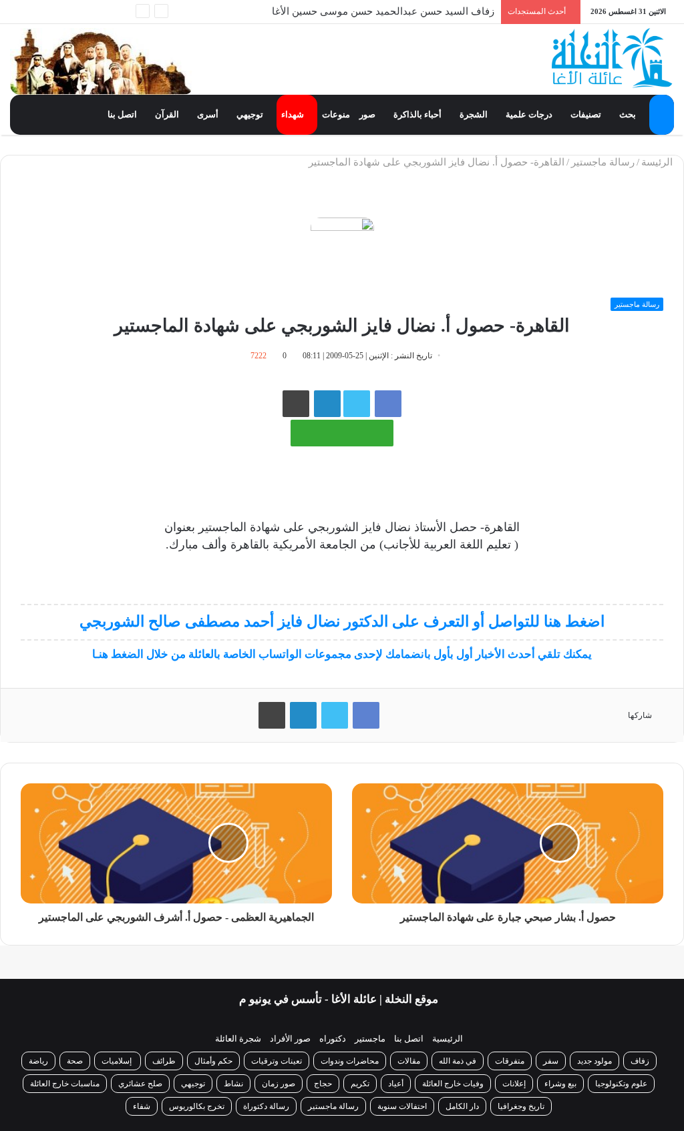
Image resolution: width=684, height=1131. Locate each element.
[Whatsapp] (120, 11)
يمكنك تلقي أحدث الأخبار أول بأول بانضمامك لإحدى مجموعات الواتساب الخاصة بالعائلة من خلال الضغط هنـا (342, 654)
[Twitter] (80, 11)
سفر (550, 1061)
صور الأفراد (290, 1039)
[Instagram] (40, 11)
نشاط (233, 1083)
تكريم (360, 1083)
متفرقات (509, 1061)
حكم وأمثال (213, 1061)
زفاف (640, 1061)
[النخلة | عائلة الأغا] (613, 58)
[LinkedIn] (303, 715)
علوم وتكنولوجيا (621, 1083)
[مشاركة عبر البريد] (327, 403)
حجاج (323, 1083)
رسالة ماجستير (603, 162)
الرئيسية (447, 1039)
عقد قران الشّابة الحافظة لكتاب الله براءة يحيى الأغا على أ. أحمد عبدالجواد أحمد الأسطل (309, 21)
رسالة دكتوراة (266, 1106)
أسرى (208, 114)
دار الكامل (462, 1106)
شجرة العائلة (238, 1039)
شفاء (141, 1106)
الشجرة (475, 114)
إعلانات (514, 1083)
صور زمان (278, 1083)
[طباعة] (296, 403)
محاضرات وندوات (350, 1061)
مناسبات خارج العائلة (65, 1083)
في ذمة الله (457, 1061)
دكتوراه (332, 1039)
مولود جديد (594, 1061)
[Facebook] (100, 11)
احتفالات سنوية (402, 1106)
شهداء (293, 114)
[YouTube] (60, 11)
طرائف (164, 1061)
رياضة (38, 1061)
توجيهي (250, 114)
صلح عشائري (140, 1083)
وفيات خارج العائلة (453, 1083)
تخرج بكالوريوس (196, 1106)
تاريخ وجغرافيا (521, 1106)
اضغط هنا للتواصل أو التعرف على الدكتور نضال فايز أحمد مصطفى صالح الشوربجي (342, 621)
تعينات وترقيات (276, 1061)
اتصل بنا (123, 114)
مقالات (408, 1061)
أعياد (395, 1083)
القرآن (168, 114)
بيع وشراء (560, 1083)
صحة (75, 1061)
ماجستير (370, 1039)
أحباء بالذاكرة (418, 114)
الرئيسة (658, 162)
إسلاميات (118, 1061)
